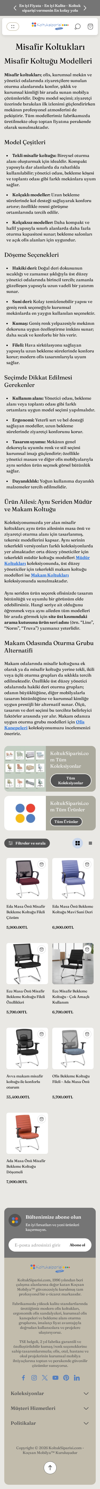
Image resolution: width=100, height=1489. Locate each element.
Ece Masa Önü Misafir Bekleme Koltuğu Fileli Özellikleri (25, 997)
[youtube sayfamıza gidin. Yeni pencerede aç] (55, 1378)
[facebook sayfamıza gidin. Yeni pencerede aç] (23, 1378)
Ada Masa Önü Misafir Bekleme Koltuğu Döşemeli (25, 1166)
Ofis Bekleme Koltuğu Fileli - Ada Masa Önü (71, 1079)
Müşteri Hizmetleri (33, 1408)
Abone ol (77, 1245)
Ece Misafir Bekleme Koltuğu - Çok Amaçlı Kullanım (70, 997)
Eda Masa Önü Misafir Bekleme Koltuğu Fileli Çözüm (25, 912)
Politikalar (23, 1423)
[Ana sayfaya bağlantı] (50, 1269)
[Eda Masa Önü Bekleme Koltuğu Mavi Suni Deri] (73, 878)
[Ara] (77, 26)
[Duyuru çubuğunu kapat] (92, 8)
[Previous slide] (15, 8)
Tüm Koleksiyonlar (70, 780)
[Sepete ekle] (41, 864)
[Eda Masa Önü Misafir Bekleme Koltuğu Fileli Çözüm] (27, 878)
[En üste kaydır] (50, 1467)
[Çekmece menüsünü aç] (12, 26)
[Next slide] (85, 8)
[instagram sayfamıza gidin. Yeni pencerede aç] (34, 1378)
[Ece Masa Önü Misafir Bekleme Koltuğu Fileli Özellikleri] (27, 963)
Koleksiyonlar (27, 1393)
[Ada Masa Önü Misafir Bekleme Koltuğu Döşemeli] (27, 1133)
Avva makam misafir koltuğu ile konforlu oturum (24, 1082)
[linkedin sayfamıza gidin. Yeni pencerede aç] (77, 1378)
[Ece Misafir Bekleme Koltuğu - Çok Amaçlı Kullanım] (73, 963)
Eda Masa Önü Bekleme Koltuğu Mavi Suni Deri (72, 909)
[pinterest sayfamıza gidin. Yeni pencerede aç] (66, 1378)
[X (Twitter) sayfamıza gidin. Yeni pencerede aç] (45, 1378)
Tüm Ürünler (66, 821)
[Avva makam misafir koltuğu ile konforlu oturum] (27, 1048)
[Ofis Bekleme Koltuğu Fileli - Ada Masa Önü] (73, 1048)
